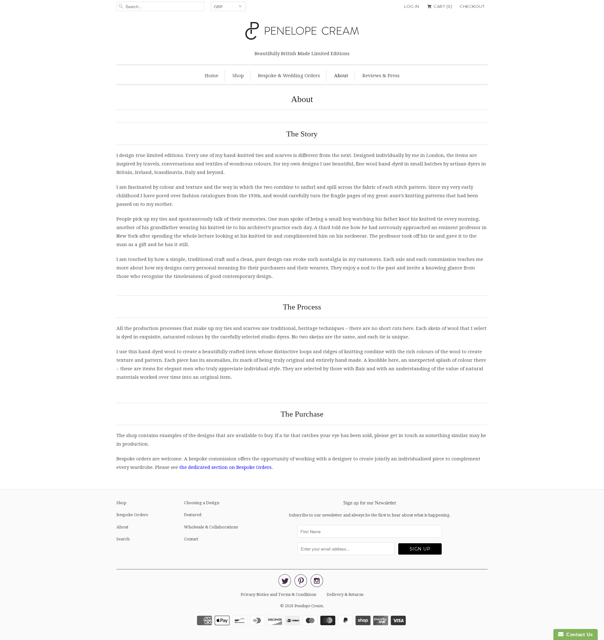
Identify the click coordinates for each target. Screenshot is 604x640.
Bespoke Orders (132, 514)
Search (123, 539)
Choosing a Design (201, 502)
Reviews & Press (381, 75)
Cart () (442, 6)
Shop (238, 75)
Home (211, 75)
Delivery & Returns (345, 594)
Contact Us (578, 634)
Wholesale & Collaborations (211, 527)
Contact (191, 539)
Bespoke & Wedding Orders (289, 75)
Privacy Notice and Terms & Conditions (278, 594)
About (341, 75)
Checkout (472, 6)
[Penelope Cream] (302, 32)
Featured (192, 514)
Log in (411, 6)
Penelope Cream (308, 606)
